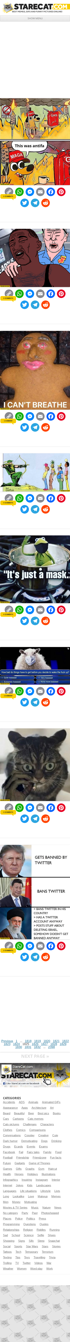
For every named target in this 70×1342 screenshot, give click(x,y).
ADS (22, 1102)
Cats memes (35, 1118)
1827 (44, 1044)
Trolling (7, 1263)
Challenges (30, 1124)
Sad (5, 1235)
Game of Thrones (39, 1163)
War (48, 1263)
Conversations (12, 1135)
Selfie (40, 1235)
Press (42, 1218)
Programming (11, 1224)
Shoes (52, 1235)
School (16, 1235)
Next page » (35, 1056)
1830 (18, 1047)
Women (22, 1268)
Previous (7, 1041)
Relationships (11, 1229)
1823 (7, 1044)
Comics (21, 1130)
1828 (53, 1044)
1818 (28, 1041)
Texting (7, 1257)
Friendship (22, 1157)
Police (19, 1218)
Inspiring (27, 1179)
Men (5, 1202)
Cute (55, 1135)
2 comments (8, 950)
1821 (56, 1041)
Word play (36, 1268)
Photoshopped (50, 1213)
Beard (6, 1113)
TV (17, 1263)
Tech (18, 1251)
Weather (8, 1268)
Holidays (32, 1174)
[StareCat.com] (35, 7)
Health (7, 1174)
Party (25, 1213)
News (57, 1207)
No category (10, 1213)
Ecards (18, 1146)
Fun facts (55, 1157)
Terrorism (47, 1251)
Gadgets (20, 1163)
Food (58, 1152)
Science (29, 1235)
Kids (29, 1185)
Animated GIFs (51, 1102)
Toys (27, 1257)
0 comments (8, 196)
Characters (47, 1124)
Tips (17, 1257)
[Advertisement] (35, 58)
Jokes (19, 1185)
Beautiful (19, 1113)
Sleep (41, 1240)
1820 (46, 1041)
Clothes (7, 1130)
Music (35, 1207)
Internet (7, 1185)
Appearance (10, 1107)
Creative (43, 1135)
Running (54, 1229)
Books (57, 1113)
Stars (45, 1246)
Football (8, 1157)
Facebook (9, 1152)
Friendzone (39, 1157)
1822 (65, 1041)
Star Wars (32, 1246)
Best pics (43, 1113)
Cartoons (18, 1118)
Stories (56, 1246)
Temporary (31, 1251)
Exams (43, 1146)
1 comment (8, 421)
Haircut (52, 1168)
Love (31, 1196)
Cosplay (29, 1135)
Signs (21, 1240)
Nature (46, 1207)
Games (7, 1168)
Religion (28, 1229)
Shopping (8, 1240)
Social (6, 1246)
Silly (31, 1240)
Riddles (41, 1229)
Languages (9, 1191)
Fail (21, 1152)
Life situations (28, 1191)
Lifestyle (46, 1191)
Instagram (42, 1179)
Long (6, 1196)
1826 (35, 1044)
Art (52, 1107)
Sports (18, 1246)
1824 (16, 1044)
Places (7, 1218)
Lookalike (18, 1196)
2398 (51, 1047)
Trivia (52, 1257)
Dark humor (10, 1141)
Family (47, 1152)
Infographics (10, 1179)
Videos (38, 1263)
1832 (37, 1047)
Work (49, 1268)
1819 (37, 1041)
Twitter (27, 1263)
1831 (28, 1047)
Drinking (56, 1141)
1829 (63, 1044)
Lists (57, 1191)
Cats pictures (11, 1124)
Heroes (19, 1174)
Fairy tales (33, 1152)
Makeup (43, 1196)
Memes (56, 1196)
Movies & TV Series (15, 1207)
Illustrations (48, 1174)
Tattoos (7, 1251)
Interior (56, 1179)
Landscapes (43, 1185)
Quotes (44, 1224)
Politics (30, 1218)
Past (35, 1213)
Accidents (9, 1102)
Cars (6, 1118)
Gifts (19, 1168)
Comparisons (37, 1130)
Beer (31, 1113)
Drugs (6, 1146)
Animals (33, 1102)
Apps (24, 1107)
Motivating (30, 1202)
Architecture (39, 1107)
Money (16, 1202)
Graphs (30, 1168)
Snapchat (54, 1240)
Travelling (39, 1257)
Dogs (44, 1141)
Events (31, 1146)
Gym (41, 1168)
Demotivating (29, 1141)
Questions (29, 1224)
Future (7, 1163)
